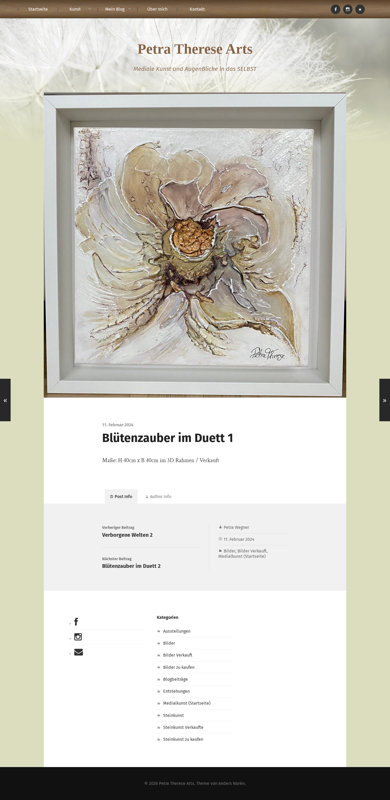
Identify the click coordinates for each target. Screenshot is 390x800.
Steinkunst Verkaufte (183, 727)
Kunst (75, 9)
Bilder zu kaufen (178, 667)
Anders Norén (231, 783)
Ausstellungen (176, 631)
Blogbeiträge (175, 679)
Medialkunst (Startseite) (242, 556)
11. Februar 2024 (239, 539)
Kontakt (197, 9)
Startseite (38, 9)
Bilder (229, 551)
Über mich (157, 9)
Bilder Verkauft (252, 551)
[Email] (360, 9)
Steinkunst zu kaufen (183, 739)
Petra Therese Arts (195, 49)
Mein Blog (114, 9)
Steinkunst (173, 715)
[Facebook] (335, 9)
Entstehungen (176, 691)
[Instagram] (348, 9)
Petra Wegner (236, 527)
